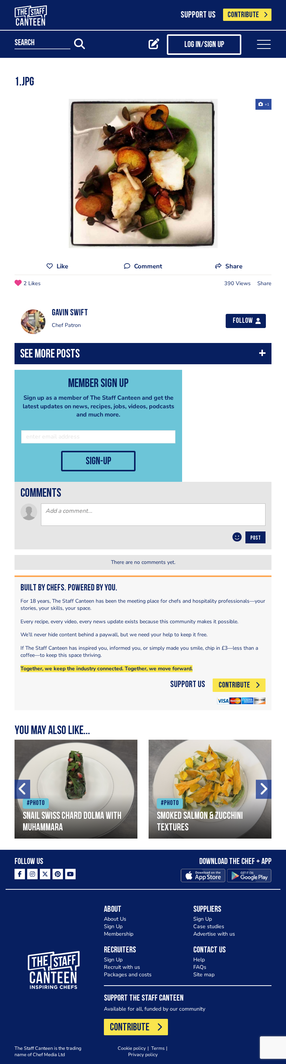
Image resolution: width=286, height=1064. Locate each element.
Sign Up (113, 926)
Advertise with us (214, 933)
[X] (45, 874)
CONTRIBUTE (243, 15)
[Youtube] (70, 874)
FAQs (199, 967)
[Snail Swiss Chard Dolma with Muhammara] (76, 789)
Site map (203, 974)
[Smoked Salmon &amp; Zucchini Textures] (210, 789)
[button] (143, 355)
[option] (143, 173)
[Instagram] (32, 874)
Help (199, 959)
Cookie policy (132, 1048)
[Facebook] (20, 874)
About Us (115, 919)
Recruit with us (122, 967)
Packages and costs (128, 974)
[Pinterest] (58, 874)
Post (255, 538)
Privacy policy (143, 1054)
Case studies (208, 926)
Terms (158, 1048)
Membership (118, 933)
